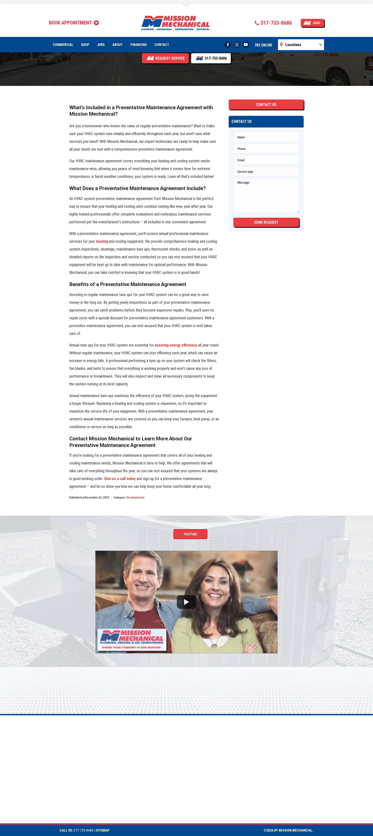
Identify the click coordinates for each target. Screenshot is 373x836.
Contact (162, 45)
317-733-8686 (276, 23)
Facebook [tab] (133, 534)
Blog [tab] (244, 534)
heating (102, 241)
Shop (85, 45)
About (117, 45)
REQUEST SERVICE (170, 58)
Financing (138, 45)
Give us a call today (120, 478)
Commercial (63, 45)
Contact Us (266, 104)
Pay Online (263, 45)
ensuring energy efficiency (176, 345)
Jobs (316, 23)
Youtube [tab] (190, 534)
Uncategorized (135, 497)
